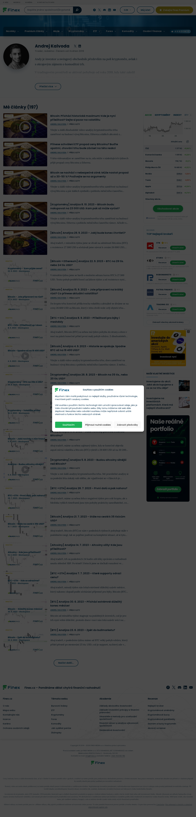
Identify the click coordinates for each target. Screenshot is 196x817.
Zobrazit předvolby (127, 424)
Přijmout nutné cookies (98, 424)
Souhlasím (69, 424)
